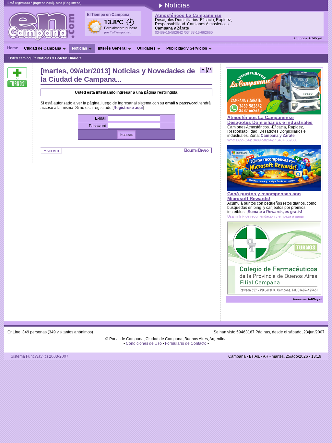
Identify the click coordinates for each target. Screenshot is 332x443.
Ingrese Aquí (43, 3)
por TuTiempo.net (117, 32)
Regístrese (72, 3)
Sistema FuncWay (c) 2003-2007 (39, 356)
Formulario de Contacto (186, 343)
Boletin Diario (66, 58)
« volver (51, 150)
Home (12, 48)
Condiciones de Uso (144, 343)
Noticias (44, 58)
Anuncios (307, 38)
